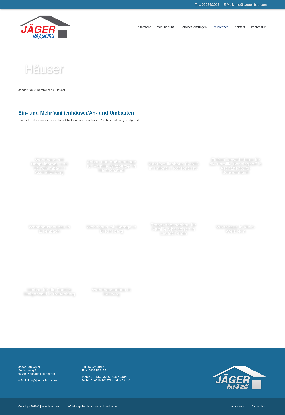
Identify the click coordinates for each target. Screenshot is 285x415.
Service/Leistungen (193, 27)
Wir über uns (165, 27)
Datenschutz (259, 406)
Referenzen (220, 27)
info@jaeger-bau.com (251, 4)
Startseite (144, 27)
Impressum (259, 27)
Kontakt (240, 27)
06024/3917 (210, 4)
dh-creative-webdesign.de (101, 406)
